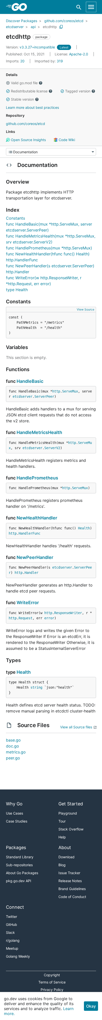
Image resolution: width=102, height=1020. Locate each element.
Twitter (11, 916)
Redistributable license (29, 91)
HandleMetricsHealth (39, 432)
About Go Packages (22, 873)
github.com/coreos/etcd (63, 21)
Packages (16, 847)
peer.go (13, 757)
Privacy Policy (52, 989)
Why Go (14, 803)
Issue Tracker (69, 873)
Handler (31, 573)
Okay (91, 1006)
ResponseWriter (68, 613)
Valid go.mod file (24, 83)
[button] (8, 83)
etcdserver (15, 27)
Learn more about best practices (32, 107)
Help (62, 837)
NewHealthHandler (37, 517)
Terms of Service (52, 982)
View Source (85, 309)
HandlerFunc (29, 533)
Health (84, 528)
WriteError (28, 602)
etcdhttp (50, 27)
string (36, 687)
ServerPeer (44, 396)
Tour (62, 821)
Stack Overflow (70, 829)
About (64, 847)
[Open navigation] (91, 7)
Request (25, 618)
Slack (10, 932)
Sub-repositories (19, 865)
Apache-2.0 (78, 54)
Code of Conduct (72, 897)
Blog (62, 865)
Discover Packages (21, 21)
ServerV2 (52, 448)
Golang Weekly (18, 956)
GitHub (11, 924)
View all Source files (76, 727)
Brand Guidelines (72, 889)
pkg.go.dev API (18, 881)
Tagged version (77, 91)
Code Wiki (66, 140)
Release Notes (70, 881)
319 (49, 61)
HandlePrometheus (37, 477)
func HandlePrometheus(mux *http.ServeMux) (49, 247)
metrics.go (16, 751)
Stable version (22, 99)
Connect (15, 907)
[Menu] (51, 152)
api (33, 27)
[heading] (21, 7)
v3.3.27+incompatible (31, 47)
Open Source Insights (28, 140)
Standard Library (19, 857)
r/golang (13, 940)
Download (66, 857)
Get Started (70, 803)
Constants (15, 218)
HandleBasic (30, 381)
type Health (17, 289)
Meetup (12, 948)
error (49, 618)
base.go (13, 740)
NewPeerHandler (35, 557)
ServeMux (70, 391)
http (56, 391)
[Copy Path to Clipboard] (61, 27)
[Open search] (79, 7)
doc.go (12, 746)
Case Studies (16, 821)
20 (16, 61)
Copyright (52, 975)
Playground (67, 813)
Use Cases (14, 813)
